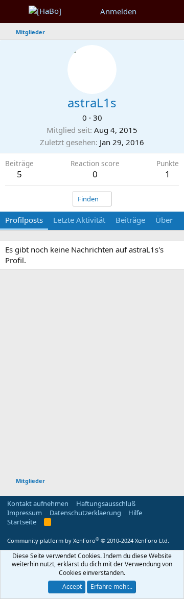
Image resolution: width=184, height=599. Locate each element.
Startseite (21, 521)
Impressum (24, 512)
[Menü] (14, 12)
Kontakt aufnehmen (37, 503)
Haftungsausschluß (105, 503)
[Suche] (172, 11)
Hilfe (135, 512)
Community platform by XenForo (88, 540)
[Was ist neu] (152, 11)
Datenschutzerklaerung (85, 512)
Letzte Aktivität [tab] (79, 220)
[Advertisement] (92, 375)
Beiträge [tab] (130, 220)
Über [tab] (164, 220)
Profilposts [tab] (24, 220)
